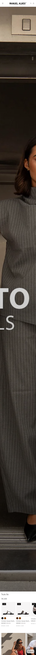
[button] (2, 3)
